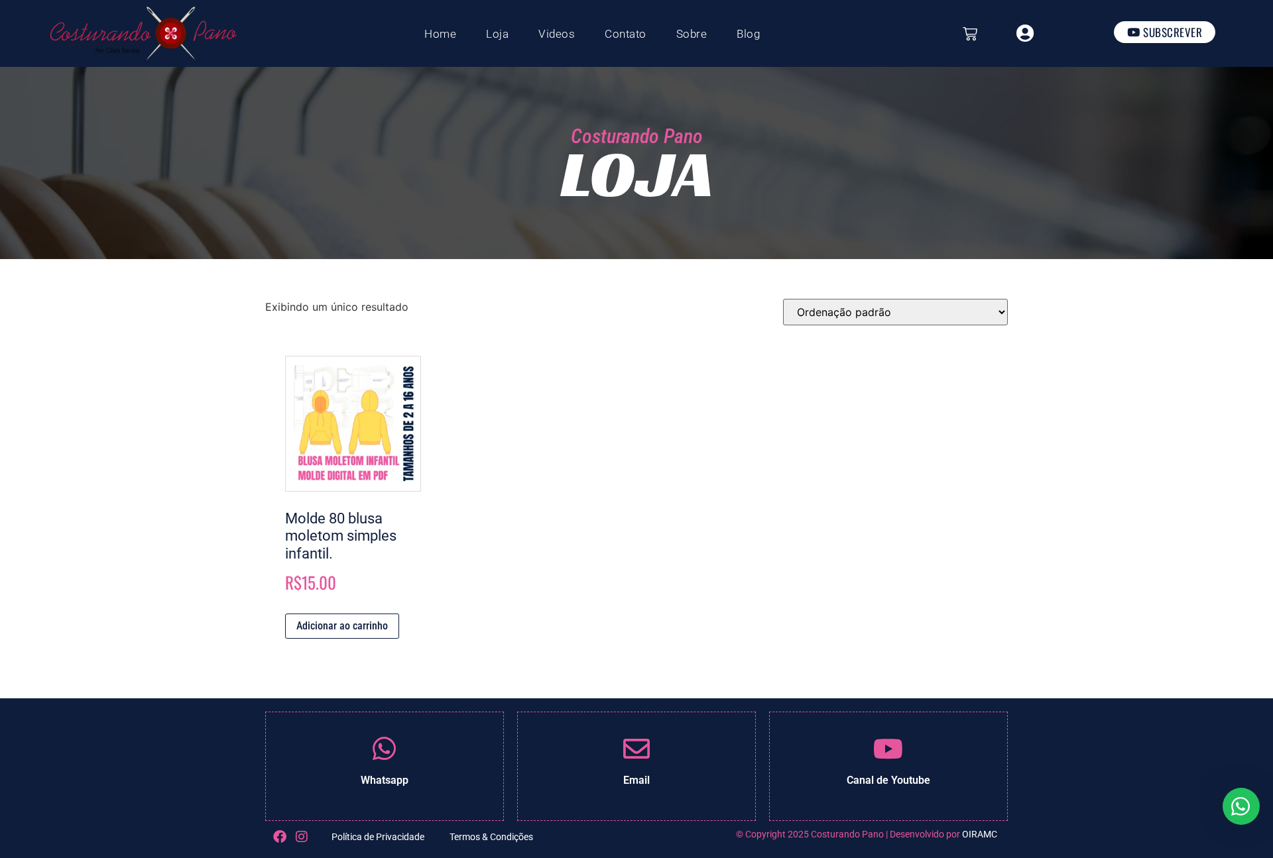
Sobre (691, 33)
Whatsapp (384, 780)
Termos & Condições (491, 836)
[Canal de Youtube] (888, 748)
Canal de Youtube (888, 780)
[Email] (636, 748)
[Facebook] (280, 837)
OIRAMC (979, 834)
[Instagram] (301, 837)
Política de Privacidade (378, 836)
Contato (625, 33)
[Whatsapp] (384, 748)
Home (440, 33)
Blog (748, 33)
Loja (497, 33)
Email (636, 780)
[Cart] (970, 34)
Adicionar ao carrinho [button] (342, 625)
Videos (556, 33)
